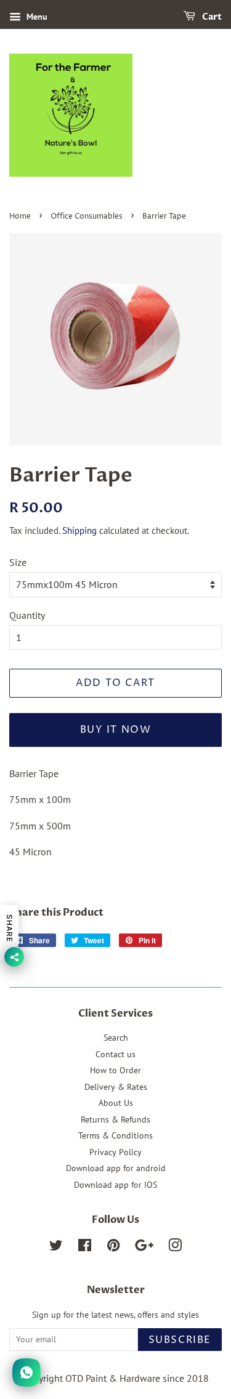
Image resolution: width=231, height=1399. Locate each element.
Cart (211, 17)
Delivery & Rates (115, 1086)
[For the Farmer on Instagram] (175, 1247)
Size (17, 562)
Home (20, 216)
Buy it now (116, 729)
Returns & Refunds (115, 1119)
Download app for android (116, 1168)
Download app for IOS (115, 1184)
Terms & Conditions (115, 1135)
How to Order (115, 1070)
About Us (116, 1102)
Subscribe (179, 1340)
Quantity (27, 615)
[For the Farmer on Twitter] (56, 1247)
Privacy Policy (115, 1152)
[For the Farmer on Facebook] (85, 1247)
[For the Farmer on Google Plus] (144, 1247)
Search (115, 1037)
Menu (35, 16)
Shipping (79, 530)
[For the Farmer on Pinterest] (113, 1247)
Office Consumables (87, 216)
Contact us (115, 1054)
